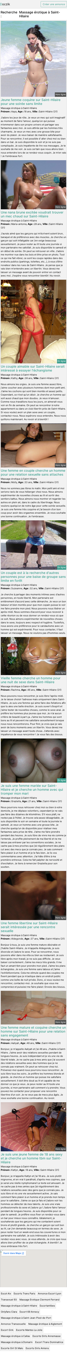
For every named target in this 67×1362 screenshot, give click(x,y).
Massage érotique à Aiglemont (45, 1323)
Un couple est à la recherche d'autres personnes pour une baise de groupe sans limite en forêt (33, 577)
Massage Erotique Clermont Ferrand (39, 1299)
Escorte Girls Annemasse (47, 1336)
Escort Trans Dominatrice (49, 1342)
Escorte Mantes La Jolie (29, 1329)
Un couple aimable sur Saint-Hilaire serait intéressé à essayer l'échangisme (33, 368)
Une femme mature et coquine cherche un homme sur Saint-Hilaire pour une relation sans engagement (33, 1031)
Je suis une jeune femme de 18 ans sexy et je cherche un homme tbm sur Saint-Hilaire (31, 1158)
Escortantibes (47, 1305)
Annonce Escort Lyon (49, 1293)
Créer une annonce (54, 4)
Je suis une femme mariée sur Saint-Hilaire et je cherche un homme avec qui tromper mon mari (32, 789)
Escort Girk (7, 1329)
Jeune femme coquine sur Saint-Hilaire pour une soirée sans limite (30, 102)
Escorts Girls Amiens (37, 1348)
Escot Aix (6, 1293)
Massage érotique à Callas (15, 1336)
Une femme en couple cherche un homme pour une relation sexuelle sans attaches (33, 472)
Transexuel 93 (9, 1299)
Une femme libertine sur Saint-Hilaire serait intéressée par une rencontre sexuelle (29, 927)
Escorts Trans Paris (24, 1293)
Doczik (5, 4)
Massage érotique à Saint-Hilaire (19, 1305)
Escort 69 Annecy (29, 1311)
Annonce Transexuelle (13, 1323)
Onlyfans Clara (9, 1311)
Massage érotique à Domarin (17, 1342)
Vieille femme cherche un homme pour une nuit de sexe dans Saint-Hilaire (30, 680)
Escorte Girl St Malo (12, 1348)
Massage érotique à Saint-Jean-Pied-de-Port (26, 1317)
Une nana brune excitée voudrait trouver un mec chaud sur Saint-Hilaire (32, 214)
